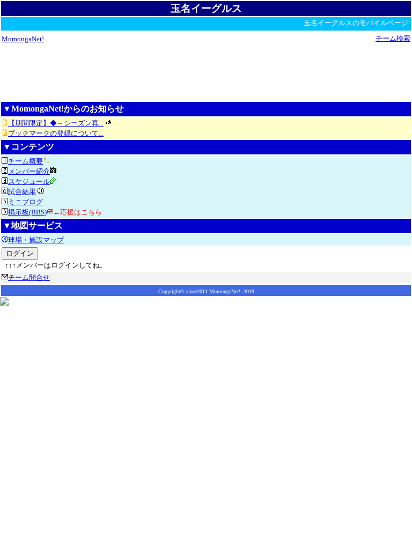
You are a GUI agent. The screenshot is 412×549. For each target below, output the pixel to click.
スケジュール (29, 181)
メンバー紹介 (29, 171)
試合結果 (22, 192)
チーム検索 (393, 38)
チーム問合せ (29, 277)
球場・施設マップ (36, 240)
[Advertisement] (206, 72)
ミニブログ (25, 202)
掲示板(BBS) (27, 212)
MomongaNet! (23, 39)
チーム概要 (25, 161)
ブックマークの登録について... (56, 133)
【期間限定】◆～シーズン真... (56, 123)
